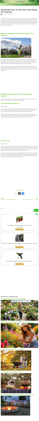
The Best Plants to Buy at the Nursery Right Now (13, 298)
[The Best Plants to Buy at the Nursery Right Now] (19, 320)
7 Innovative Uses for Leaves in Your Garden (12, 349)
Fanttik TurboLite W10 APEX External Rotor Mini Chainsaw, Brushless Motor (19, 261)
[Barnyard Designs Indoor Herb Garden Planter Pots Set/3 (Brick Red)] (19, 219)
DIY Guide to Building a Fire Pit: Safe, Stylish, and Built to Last (17, 394)
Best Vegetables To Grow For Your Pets (11, 372)
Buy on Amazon (20, 229)
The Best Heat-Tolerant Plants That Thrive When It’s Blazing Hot (17, 322)
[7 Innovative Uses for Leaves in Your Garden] (16, 370)
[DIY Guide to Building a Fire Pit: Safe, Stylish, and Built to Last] (15, 415)
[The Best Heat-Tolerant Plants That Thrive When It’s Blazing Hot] (19, 347)
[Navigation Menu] (19, 4)
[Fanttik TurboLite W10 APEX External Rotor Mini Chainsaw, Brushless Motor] (19, 255)
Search (2, 208)
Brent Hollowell (4, 14)
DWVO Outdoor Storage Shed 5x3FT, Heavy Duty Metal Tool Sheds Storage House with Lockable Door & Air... (19, 244)
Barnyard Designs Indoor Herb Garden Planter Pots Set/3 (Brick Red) (19, 225)
